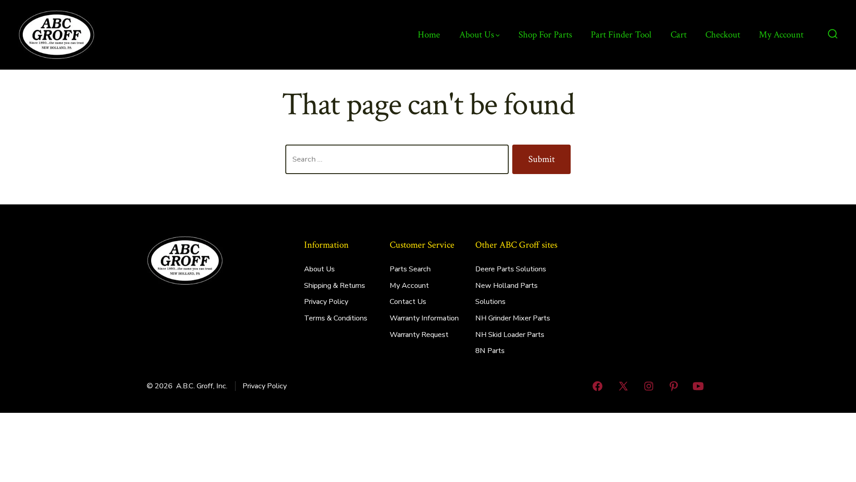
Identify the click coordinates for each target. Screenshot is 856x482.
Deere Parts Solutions (510, 269)
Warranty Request (419, 335)
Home (429, 35)
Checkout (722, 35)
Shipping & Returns (334, 286)
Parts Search (410, 269)
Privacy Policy (326, 302)
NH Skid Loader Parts (509, 335)
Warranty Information (424, 318)
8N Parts (490, 351)
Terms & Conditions (335, 318)
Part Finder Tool (621, 35)
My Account (781, 35)
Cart (679, 35)
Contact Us (408, 302)
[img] (498, 35)
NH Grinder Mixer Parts (512, 318)
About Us (476, 35)
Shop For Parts (545, 35)
